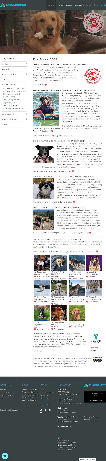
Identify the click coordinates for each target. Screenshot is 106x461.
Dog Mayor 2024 (9, 97)
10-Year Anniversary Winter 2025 (14, 88)
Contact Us (5, 124)
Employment (45, 395)
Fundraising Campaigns (9, 84)
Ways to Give (6, 69)
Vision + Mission (6, 395)
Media (42, 390)
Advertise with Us (7, 392)
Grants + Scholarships (9, 74)
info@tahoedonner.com (66, 443)
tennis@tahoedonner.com (67, 422)
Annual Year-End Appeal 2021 (13, 108)
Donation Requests (47, 392)
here (70, 135)
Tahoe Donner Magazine (9, 410)
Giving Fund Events (8, 114)
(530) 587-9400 (63, 440)
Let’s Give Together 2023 (11, 100)
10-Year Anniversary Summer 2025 (14, 91)
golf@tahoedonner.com (66, 412)
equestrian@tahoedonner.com (69, 403)
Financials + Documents (9, 119)
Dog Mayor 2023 (9, 103)
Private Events (45, 398)
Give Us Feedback (95, 400)
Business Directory (29, 400)
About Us (5, 64)
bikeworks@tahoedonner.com (69, 394)
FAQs (2, 398)
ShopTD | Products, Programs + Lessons (30, 391)
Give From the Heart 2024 (12, 94)
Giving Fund (8, 59)
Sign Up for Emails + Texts (95, 394)
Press (3, 79)
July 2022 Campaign (10, 106)
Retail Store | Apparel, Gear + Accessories (30, 396)
